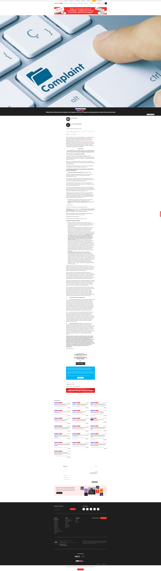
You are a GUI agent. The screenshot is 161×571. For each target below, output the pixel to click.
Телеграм (76, 521)
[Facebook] (71, 134)
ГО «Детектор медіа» (57, 530)
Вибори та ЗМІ (56, 527)
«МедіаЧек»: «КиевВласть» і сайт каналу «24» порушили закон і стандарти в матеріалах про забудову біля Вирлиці (62, 436)
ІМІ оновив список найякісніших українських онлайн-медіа (96, 420)
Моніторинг (75, 3)
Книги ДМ (66, 522)
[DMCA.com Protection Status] (77, 561)
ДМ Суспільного (56, 521)
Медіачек (83, 108)
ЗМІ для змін (56, 522)
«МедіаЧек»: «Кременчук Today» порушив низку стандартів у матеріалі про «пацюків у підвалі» (79, 420)
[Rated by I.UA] (84, 561)
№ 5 (88, 329)
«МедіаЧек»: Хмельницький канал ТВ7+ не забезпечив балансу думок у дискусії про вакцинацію (62, 404)
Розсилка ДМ (67, 526)
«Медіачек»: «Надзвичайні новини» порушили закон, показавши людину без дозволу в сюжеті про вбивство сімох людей (62, 444)
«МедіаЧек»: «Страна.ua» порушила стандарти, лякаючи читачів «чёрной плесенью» (79, 412)
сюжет (70, 161)
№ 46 (91, 329)
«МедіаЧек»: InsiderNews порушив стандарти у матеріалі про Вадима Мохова (80, 435)
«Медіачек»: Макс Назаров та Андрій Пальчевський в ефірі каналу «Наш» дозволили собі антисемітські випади (98, 428)
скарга (72, 386)
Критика (71, 3)
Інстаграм (76, 522)
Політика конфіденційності (69, 520)
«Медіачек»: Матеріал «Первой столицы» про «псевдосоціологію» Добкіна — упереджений (97, 412)
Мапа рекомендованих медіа (58, 531)
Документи (82, 110)
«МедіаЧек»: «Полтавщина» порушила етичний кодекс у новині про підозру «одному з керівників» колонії (80, 404)
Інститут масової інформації (76, 124)
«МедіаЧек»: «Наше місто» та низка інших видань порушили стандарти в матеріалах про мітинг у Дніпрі (98, 404)
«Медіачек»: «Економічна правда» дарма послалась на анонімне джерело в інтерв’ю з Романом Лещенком (62, 428)
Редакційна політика (68, 519)
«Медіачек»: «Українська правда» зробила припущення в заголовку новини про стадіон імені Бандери (80, 444)
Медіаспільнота (79, 110)
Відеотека (55, 526)
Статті (68, 3)
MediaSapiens (56, 520)
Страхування (99, 3)
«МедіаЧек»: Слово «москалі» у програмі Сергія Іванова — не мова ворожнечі (62, 412)
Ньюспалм (55, 532)
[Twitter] (73, 134)
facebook (76, 519)
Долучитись (80, 377)
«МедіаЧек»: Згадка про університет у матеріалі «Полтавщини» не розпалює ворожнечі (61, 420)
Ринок (79, 3)
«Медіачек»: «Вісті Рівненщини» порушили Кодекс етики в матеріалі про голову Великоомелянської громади (97, 436)
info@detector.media (63, 544)
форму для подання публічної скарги (85, 140)
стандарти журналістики (77, 386)
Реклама (66, 523)
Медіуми (55, 533)
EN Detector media (56, 528)
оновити (96, 471)
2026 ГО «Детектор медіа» (64, 545)
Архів (66, 527)
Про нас (66, 518)
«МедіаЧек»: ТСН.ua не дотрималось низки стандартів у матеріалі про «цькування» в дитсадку (80, 428)
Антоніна (55, 529)
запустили (86, 137)
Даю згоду (80, 569)
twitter (76, 520)
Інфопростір (86, 3)
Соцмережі (77, 518)
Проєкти (55, 518)
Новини (65, 3)
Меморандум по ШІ (68, 521)
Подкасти (82, 3)
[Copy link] (75, 134)
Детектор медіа (74, 118)
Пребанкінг (55, 523)
